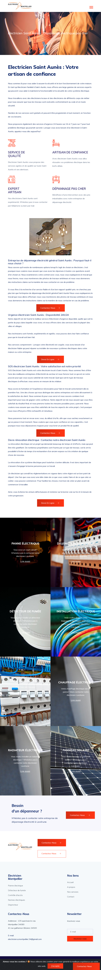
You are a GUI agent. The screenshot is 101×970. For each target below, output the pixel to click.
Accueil (70, 882)
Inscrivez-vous (80, 938)
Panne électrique (15, 885)
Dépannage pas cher (69, 189)
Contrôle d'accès (15, 895)
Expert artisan (14, 190)
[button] (91, 6)
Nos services (72, 892)
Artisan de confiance (70, 152)
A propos (71, 887)
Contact (70, 896)
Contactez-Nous (47, 308)
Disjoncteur (13, 905)
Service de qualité (16, 154)
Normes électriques (16, 900)
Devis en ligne (47, 359)
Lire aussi (25, 561)
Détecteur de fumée (17, 890)
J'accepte (55, 966)
